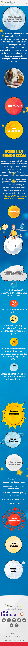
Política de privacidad (14, 640)
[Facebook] (19, 620)
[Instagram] (14, 620)
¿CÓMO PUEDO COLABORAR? (14, 463)
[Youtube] (24, 620)
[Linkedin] (17, 625)
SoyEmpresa (14, 544)
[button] (26, 3)
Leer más (14, 211)
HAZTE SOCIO (15, 106)
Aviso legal (14, 633)
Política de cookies (14, 637)
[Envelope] (4, 620)
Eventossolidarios (14, 412)
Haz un (13, 440)
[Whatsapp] (9, 620)
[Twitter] (11, 625)
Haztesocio (13, 569)
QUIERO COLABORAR (14, 129)
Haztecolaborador (14, 519)
